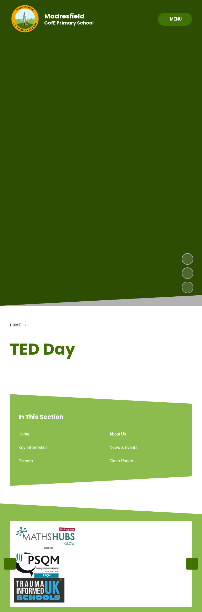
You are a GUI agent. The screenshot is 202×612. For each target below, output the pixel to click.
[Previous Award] (10, 564)
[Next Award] (192, 564)
